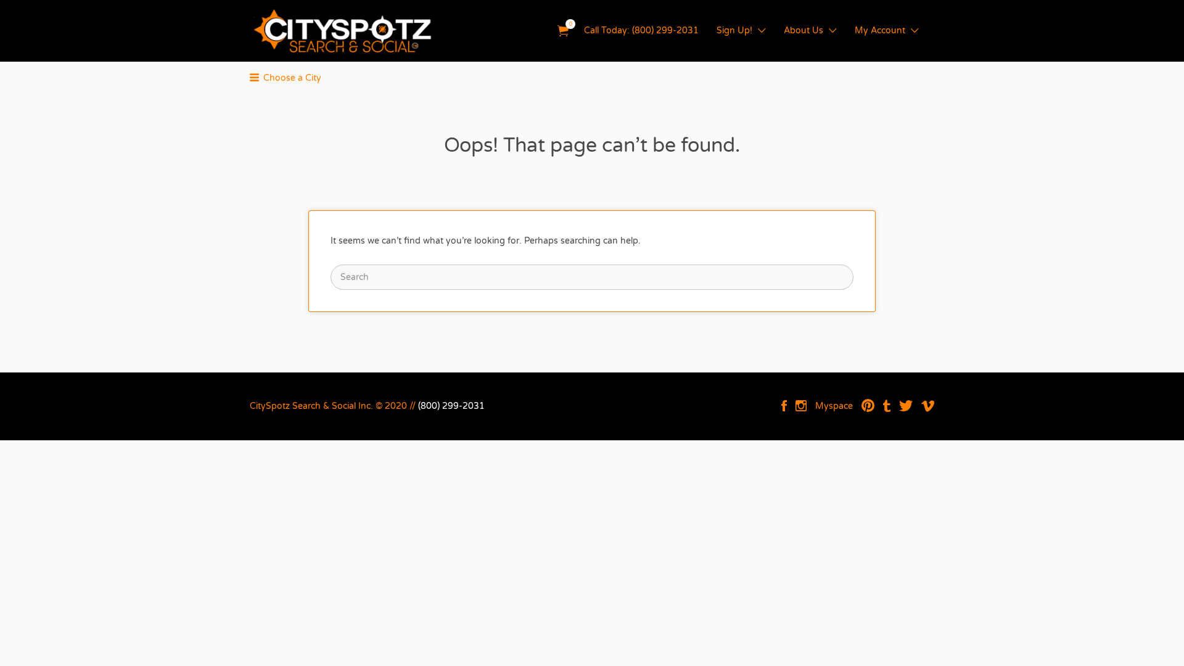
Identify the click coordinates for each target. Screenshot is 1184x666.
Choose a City (292, 78)
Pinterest (867, 405)
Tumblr (886, 405)
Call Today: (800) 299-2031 (641, 30)
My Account (880, 30)
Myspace (834, 406)
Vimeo (927, 405)
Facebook (784, 405)
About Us (803, 30)
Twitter (906, 405)
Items (563, 31)
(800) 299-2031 (451, 406)
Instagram (801, 405)
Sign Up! (734, 30)
